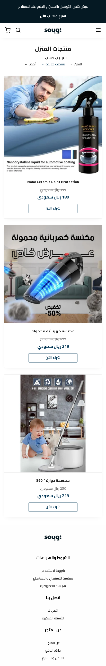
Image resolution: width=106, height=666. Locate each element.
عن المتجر (53, 643)
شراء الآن (53, 208)
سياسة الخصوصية (53, 586)
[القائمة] (98, 30)
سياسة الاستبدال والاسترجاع (53, 578)
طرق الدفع (53, 650)
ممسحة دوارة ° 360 (53, 480)
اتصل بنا (53, 610)
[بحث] (18, 30)
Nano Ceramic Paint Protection (53, 182)
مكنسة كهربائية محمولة (53, 331)
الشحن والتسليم (53, 658)
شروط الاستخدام (53, 570)
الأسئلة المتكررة (53, 618)
